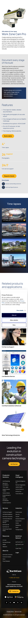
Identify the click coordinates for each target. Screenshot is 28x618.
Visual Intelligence (19, 476)
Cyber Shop (18, 548)
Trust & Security (19, 493)
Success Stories (6, 542)
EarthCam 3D (6, 524)
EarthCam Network (19, 537)
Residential (18, 525)
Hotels (17, 523)
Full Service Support (7, 512)
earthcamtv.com (20, 544)
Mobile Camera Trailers (6, 490)
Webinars (5, 546)
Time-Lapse (5, 487)
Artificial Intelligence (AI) (20, 481)
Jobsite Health (19, 487)
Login (17, 552)
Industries (19, 508)
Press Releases (6, 561)
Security (18, 514)
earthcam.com (19, 542)
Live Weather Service (6, 521)
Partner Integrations (20, 485)
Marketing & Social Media (7, 529)
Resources (6, 536)
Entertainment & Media (7, 495)
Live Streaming (6, 481)
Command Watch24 (7, 518)
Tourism (17, 516)
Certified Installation (7, 514)
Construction (19, 512)
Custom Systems (7, 502)
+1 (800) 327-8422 (14, 577)
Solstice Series (6, 493)
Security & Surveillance (5, 484)
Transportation (19, 529)
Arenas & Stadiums (20, 518)
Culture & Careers (7, 556)
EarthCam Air (6, 527)
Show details (20, 310)
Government (19, 521)
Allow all (14, 315)
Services (5, 508)
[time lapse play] (14, 18)
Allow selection (14, 320)
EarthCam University (7, 516)
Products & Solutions (6, 476)
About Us (5, 550)
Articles (4, 540)
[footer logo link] (14, 570)
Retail (17, 527)
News (4, 559)
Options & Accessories (5, 499)
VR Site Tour (18, 491)
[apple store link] (9, 596)
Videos (4, 544)
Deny (14, 325)
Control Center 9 (20, 489)
